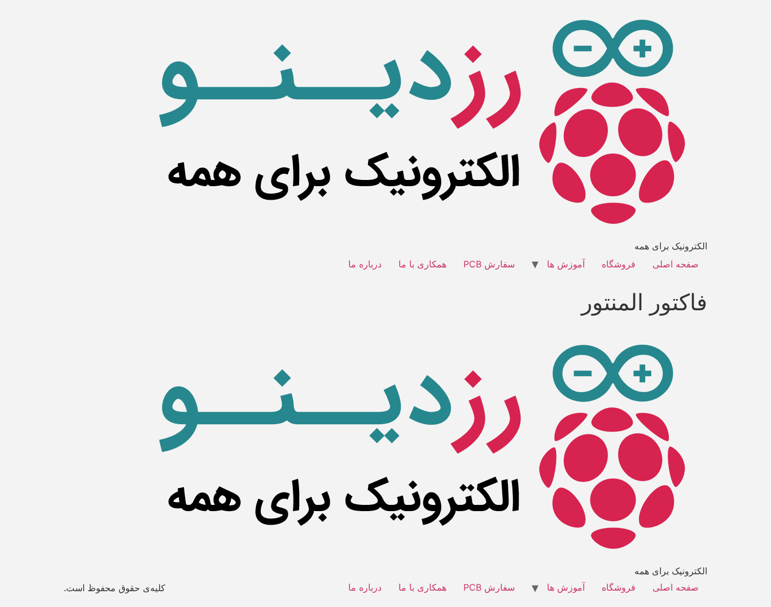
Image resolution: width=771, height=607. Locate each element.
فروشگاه (619, 264)
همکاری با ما (422, 264)
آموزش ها (566, 264)
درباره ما (365, 264)
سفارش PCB (489, 264)
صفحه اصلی (675, 264)
